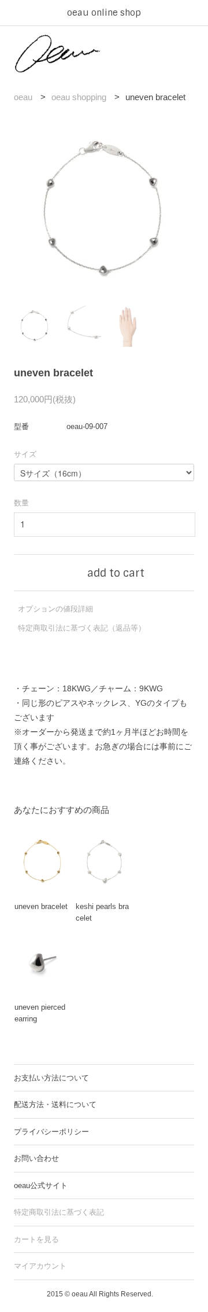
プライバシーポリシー (51, 1131)
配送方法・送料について (55, 1104)
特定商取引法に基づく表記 (59, 1212)
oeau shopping (78, 97)
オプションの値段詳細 (55, 608)
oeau (23, 97)
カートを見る (36, 1239)
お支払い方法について (51, 1077)
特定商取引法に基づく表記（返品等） (82, 628)
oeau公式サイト (41, 1185)
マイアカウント (40, 1266)
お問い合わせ (36, 1158)
